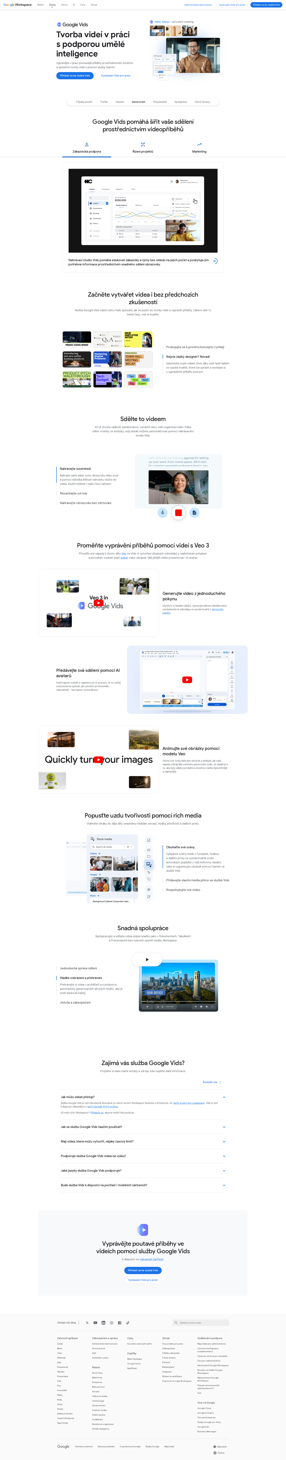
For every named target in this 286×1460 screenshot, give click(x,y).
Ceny (82, 4)
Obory (64, 4)
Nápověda (169, 1446)
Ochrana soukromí (84, 1446)
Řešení (40, 4)
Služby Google (152, 1446)
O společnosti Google (130, 1446)
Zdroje (94, 4)
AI (74, 4)
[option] (84, 102)
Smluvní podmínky (106, 1446)
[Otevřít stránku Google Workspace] (18, 5)
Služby (52, 4)
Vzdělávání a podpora (209, 1338)
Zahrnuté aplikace (67, 1338)
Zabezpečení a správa (105, 1338)
